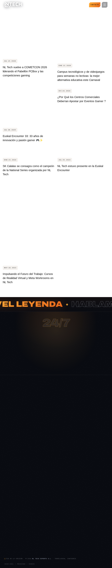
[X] (12, 508)
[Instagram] (7, 508)
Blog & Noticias (45, 481)
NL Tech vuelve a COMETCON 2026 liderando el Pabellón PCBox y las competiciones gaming (25, 71)
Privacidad (21, 564)
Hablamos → (44, 368)
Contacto (95, 5)
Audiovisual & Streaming (82, 499)
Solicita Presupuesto (47, 499)
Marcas (41, 538)
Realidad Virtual (11, 542)
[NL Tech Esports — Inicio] (13, 4)
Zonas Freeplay (10, 551)
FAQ (40, 485)
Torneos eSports (79, 481)
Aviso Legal (9, 564)
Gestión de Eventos (80, 494)
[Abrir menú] (104, 5)
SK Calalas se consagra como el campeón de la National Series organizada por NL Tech (28, 170)
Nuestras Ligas (78, 485)
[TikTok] (24, 508)
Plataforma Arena (45, 476)
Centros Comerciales (47, 533)
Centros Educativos (46, 547)
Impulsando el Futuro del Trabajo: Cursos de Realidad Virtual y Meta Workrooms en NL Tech (28, 278)
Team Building (79, 507)
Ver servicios (66, 368)
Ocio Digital (77, 472)
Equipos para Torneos (13, 547)
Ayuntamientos (44, 529)
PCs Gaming (9, 529)
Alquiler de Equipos (80, 490)
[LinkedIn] (18, 508)
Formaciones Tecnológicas (83, 503)
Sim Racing (9, 538)
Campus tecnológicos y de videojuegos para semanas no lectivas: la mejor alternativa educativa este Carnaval (80, 75)
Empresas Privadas (46, 542)
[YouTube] (30, 508)
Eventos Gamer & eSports (83, 476)
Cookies (32, 564)
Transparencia (44, 490)
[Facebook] (7, 514)
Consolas (8, 533)
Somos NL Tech (45, 472)
